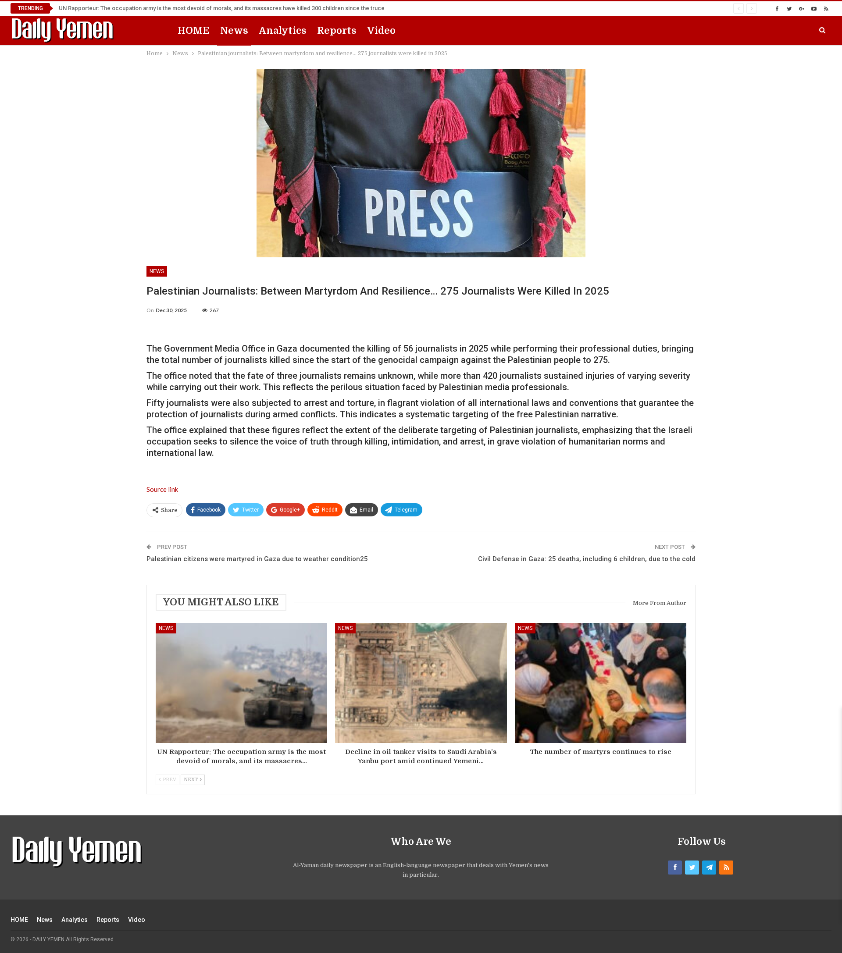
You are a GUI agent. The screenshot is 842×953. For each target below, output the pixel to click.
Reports (337, 30)
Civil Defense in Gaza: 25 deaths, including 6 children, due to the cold (587, 559)
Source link (162, 489)
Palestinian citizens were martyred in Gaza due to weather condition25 (257, 559)
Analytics (283, 30)
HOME (194, 30)
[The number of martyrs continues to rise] (600, 683)
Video (381, 30)
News (234, 30)
